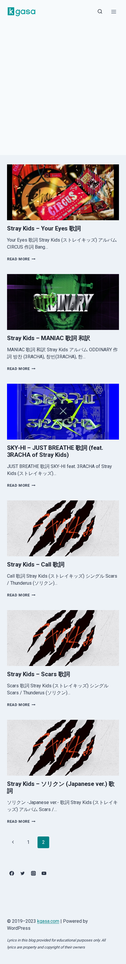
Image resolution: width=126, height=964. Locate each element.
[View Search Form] (100, 11)
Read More (21, 259)
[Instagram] (33, 873)
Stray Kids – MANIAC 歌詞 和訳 (48, 338)
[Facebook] (11, 873)
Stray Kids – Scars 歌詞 (38, 674)
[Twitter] (22, 873)
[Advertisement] (63, 89)
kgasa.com (48, 921)
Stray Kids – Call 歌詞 (35, 564)
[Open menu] (113, 11)
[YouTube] (44, 873)
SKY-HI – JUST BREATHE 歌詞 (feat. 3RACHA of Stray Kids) (55, 451)
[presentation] (63, 192)
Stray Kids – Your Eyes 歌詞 (44, 228)
